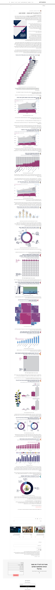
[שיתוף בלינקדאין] (37, 518)
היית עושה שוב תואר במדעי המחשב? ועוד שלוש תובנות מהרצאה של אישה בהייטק (40, 534)
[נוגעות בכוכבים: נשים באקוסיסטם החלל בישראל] (15, 530)
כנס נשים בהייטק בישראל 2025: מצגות (27, 534)
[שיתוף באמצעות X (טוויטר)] (39, 518)
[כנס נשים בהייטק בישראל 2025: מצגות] (27, 530)
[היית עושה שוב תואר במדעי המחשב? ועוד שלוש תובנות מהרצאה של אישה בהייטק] (39, 530)
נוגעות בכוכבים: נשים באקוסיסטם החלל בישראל (16, 534)
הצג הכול (11, 525)
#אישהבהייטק (27, 580)
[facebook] (9, 2)
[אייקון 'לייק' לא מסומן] (39, 556)
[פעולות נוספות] (14, 10)
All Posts (44, 5)
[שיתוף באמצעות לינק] (35, 518)
